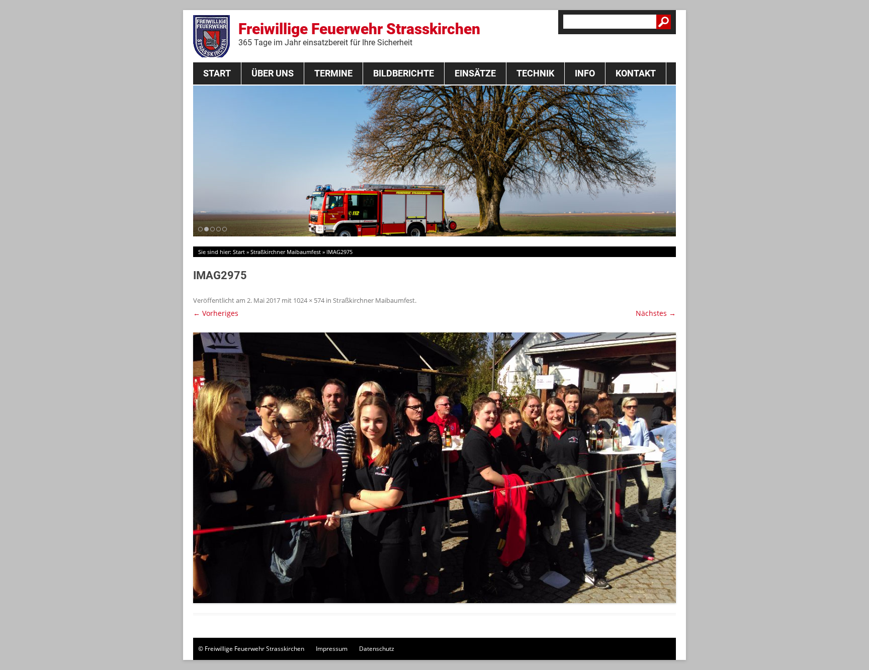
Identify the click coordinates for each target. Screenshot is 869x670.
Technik (535, 73)
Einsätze (475, 73)
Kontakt (636, 73)
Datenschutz (376, 648)
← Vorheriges (215, 313)
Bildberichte (403, 73)
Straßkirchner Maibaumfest (285, 252)
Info (585, 73)
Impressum (331, 648)
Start (217, 73)
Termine (333, 73)
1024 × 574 (308, 300)
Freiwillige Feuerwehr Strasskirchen (359, 33)
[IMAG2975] (434, 467)
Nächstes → (656, 313)
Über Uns (272, 73)
